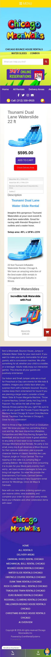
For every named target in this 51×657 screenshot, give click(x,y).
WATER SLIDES (19, 53)
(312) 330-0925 (25, 100)
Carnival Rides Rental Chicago (26, 559)
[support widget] (47, 652)
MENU (27, 3)
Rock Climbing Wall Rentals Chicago (25, 586)
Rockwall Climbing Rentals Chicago (25, 599)
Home (5, 89)
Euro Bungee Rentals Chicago (25, 595)
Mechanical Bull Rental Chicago (25, 563)
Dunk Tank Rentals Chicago (25, 581)
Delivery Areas (36, 89)
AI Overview (25, 622)
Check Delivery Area (25, 168)
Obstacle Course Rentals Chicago (26, 577)
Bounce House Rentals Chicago (25, 568)
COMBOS (35, 53)
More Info (25, 331)
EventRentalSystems (31, 636)
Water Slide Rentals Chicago (25, 572)
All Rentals (19, 89)
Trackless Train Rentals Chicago (25, 590)
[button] (40, 315)
